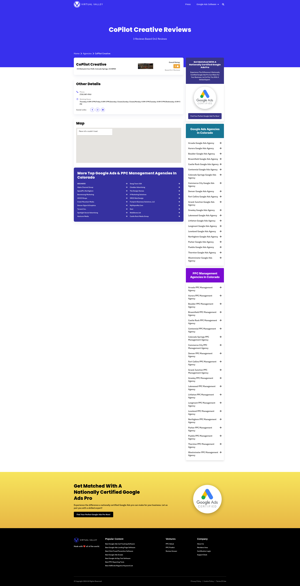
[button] (223, 4)
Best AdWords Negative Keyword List (119, 566)
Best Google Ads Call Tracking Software (120, 544)
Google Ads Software (206, 4)
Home (77, 53)
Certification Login (204, 551)
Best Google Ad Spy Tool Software (117, 558)
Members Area (202, 547)
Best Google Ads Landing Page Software (120, 547)
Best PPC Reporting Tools (114, 562)
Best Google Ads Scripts (114, 555)
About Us (200, 544)
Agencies (87, 53)
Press (188, 4)
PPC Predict (170, 547)
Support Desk (202, 555)
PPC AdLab (170, 544)
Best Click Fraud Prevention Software (119, 551)
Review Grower (171, 551)
